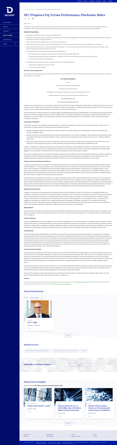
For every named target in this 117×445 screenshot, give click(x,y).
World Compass (49, 434)
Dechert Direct (27, 434)
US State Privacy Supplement (93, 442)
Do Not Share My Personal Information (68, 443)
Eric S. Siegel (32, 322)
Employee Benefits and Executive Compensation (37, 350)
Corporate (83, 350)
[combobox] (36, 297)
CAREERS (110, 1)
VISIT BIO (29, 328)
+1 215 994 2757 (36, 325)
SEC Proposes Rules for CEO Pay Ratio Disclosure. (61, 283)
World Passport (49, 436)
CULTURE (85, 1)
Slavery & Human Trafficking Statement (54, 443)
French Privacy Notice (103, 442)
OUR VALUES (98, 1)
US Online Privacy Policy (51, 442)
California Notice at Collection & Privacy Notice (81, 442)
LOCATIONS (79, 1)
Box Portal (26, 436)
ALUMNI (104, 1)
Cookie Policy (59, 442)
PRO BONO (92, 1)
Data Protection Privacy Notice (67, 442)
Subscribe (79, 364)
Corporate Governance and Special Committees (65, 350)
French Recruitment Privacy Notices (41, 443)
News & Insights (31, 9)
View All (68, 335)
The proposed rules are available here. (82, 282)
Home (25, 9)
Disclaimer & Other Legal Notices (41, 442)
